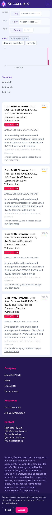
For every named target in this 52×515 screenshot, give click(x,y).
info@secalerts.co (13, 440)
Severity (31, 42)
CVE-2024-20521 (11, 160)
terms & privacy (9, 503)
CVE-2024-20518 (11, 351)
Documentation (12, 407)
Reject (8, 510)
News (7, 380)
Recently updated (19, 38)
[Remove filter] (13, 13)
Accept (21, 510)
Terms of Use (11, 391)
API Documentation (14, 412)
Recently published (13, 42)
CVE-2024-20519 (11, 288)
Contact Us (10, 385)
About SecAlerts (12, 374)
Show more (8, 153)
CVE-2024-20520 (11, 224)
